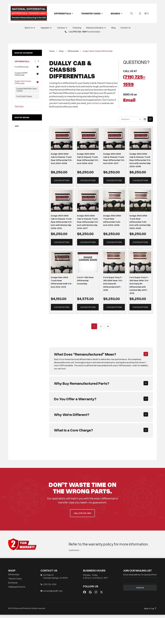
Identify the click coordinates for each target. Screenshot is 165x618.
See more (19, 106)
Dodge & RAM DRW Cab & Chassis (26, 89)
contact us (96, 103)
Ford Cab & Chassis (24, 96)
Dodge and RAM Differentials (21, 74)
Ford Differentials (22, 67)
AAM (17, 126)
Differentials (22, 61)
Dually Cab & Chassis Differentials (23, 82)
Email (129, 100)
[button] (131, 13)
